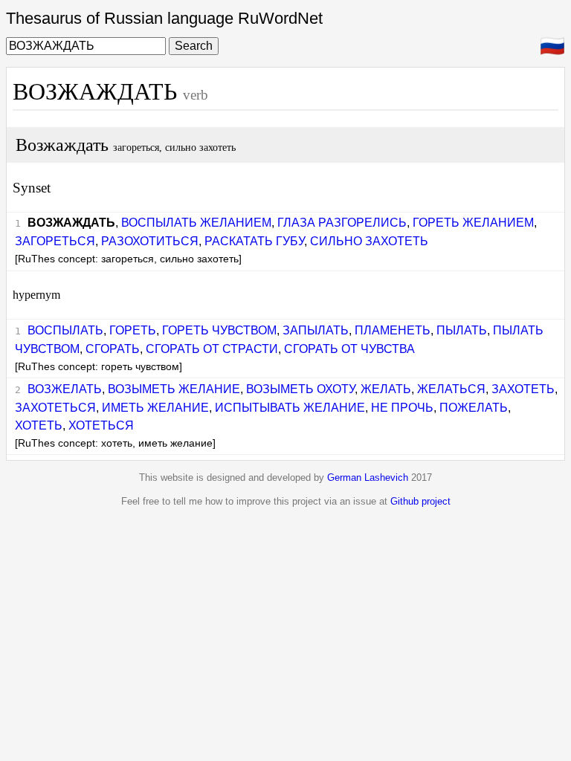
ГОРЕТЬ (132, 330)
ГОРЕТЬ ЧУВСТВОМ (219, 330)
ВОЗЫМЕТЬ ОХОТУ (300, 389)
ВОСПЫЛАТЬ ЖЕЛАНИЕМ (196, 222)
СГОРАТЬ (113, 349)
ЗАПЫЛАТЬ (316, 330)
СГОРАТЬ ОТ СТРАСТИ (212, 349)
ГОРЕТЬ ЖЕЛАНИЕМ (473, 222)
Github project (420, 501)
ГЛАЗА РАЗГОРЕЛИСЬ (342, 222)
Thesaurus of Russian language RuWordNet (164, 18)
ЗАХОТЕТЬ (523, 389)
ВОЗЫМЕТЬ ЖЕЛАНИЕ (174, 389)
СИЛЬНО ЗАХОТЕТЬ (369, 241)
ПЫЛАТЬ (461, 330)
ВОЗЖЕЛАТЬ (65, 389)
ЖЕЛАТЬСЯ (451, 389)
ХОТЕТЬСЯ (101, 425)
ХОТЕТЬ (38, 425)
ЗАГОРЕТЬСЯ (55, 241)
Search (194, 45)
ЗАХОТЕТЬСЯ (55, 407)
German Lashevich (367, 477)
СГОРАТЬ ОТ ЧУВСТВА (349, 349)
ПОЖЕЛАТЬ (473, 407)
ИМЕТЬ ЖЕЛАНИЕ (155, 407)
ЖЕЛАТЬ (386, 389)
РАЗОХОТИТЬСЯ (150, 241)
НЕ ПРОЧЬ (402, 407)
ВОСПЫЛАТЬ (65, 330)
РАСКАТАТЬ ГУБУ (254, 241)
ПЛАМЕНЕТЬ (392, 330)
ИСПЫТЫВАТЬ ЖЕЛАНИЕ (290, 407)
